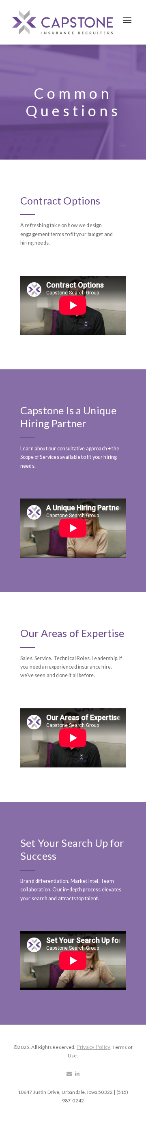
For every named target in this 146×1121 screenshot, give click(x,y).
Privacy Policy (93, 1047)
